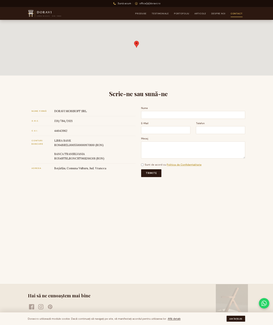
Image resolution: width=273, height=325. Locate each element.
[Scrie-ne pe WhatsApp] (264, 303)
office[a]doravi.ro (149, 3)
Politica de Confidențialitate (184, 164)
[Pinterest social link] (50, 307)
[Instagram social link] (41, 307)
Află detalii (174, 318)
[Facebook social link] (31, 307)
